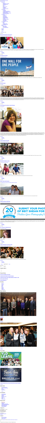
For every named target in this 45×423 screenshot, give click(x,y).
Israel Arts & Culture (4, 396)
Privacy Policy (12, 419)
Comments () (3, 80)
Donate (2, 25)
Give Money (4, 10)
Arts (9, 202)
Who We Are (3, 2)
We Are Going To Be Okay (4, 278)
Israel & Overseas (5, 16)
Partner (2, 84)
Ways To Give (3, 9)
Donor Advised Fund (4, 405)
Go (4, 266)
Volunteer (4, 18)
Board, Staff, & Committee (6, 3)
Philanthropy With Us (5, 12)
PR (3, 106)
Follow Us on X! (3, 418)
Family (5, 162)
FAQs (3, 5)
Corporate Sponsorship (5, 8)
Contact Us (1, 414)
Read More (1, 51)
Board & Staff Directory (4, 387)
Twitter (2, 29)
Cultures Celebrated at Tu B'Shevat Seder (6, 244)
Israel (4, 182)
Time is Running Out (3, 280)
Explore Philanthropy (4, 406)
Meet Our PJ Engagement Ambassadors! (6, 34)
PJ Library (3, 389)
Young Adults (9, 182)
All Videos (1, 384)
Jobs (2, 388)
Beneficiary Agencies (5, 4)
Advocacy (4, 15)
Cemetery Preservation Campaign (7, 11)
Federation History (5, 6)
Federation (3, 182)
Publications (4, 7)
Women (12, 182)
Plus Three (9, 419)
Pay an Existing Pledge (5, 27)
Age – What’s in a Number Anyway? (5, 227)
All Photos (1, 349)
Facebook (3, 28)
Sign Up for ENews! (4, 417)
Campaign (3, 284)
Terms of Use (15, 419)
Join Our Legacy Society (6, 13)
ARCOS (4, 419)
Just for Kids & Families (5, 19)
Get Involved (3, 14)
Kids (3, 162)
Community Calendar (5, 24)
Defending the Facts (5, 17)
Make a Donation (5, 26)
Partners (7, 162)
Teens (2, 162)
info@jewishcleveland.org (3, 413)
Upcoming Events (5, 23)
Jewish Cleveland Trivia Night (4, 140)
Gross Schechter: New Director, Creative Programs (7, 105)
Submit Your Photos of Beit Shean (5, 201)
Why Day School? (3, 83)
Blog (3, 22)
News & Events (3, 21)
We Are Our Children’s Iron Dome (5, 274)
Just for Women (5, 20)
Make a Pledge (3, 402)
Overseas (7, 182)
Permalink (3, 52)
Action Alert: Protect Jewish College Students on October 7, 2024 (9, 277)
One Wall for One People (3, 55)
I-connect (16, 182)
